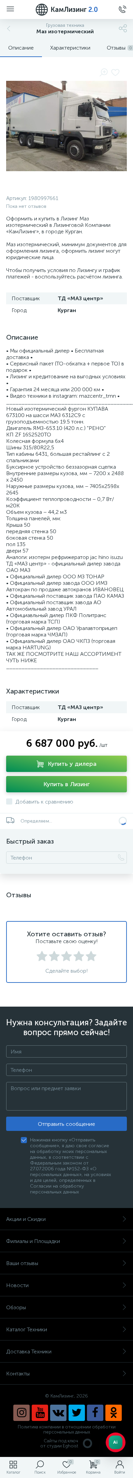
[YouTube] (40, 1413)
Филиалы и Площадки (33, 1241)
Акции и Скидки (26, 1219)
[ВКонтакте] (58, 1413)
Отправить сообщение (66, 1124)
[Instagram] (21, 1413)
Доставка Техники (28, 1351)
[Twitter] (77, 1413)
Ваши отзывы (22, 1263)
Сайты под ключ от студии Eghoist (59, 1443)
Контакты (18, 1373)
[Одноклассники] (113, 1413)
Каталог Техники (26, 1329)
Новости (17, 1285)
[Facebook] (95, 1413)
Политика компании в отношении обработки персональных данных (67, 1429)
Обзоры (16, 1307)
